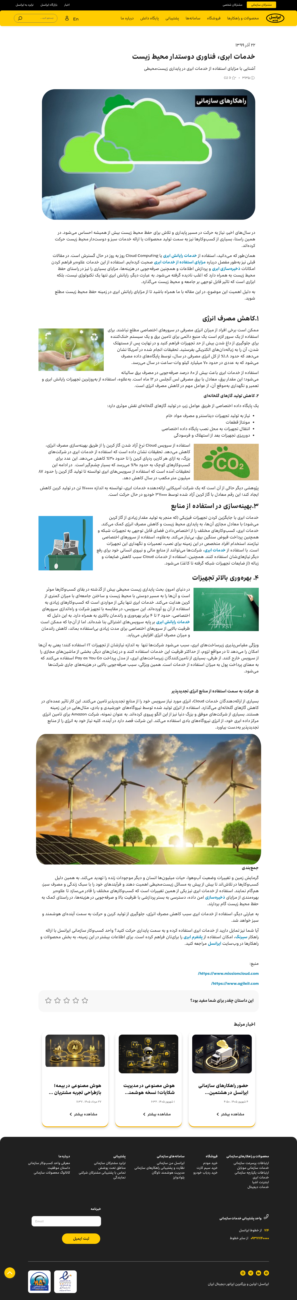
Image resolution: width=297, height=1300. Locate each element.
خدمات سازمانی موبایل (253, 1168)
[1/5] (84, 1001)
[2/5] (75, 1001)
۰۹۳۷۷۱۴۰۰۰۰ (260, 1238)
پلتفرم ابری (193, 937)
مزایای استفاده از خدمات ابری (180, 262)
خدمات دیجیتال (258, 1187)
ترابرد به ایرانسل (24, 5)
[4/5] (57, 1001)
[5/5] (48, 1001)
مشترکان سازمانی (261, 5)
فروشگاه (214, 18)
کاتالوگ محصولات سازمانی (52, 1173)
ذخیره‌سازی (215, 897)
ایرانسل (214, 943)
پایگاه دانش (149, 18)
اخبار (67, 5)
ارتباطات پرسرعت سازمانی (251, 1163)
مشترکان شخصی (232, 5)
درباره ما (127, 18)
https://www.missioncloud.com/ (228, 973)
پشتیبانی (172, 18)
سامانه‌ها (193, 18)
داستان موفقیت (59, 1168)
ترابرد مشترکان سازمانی (110, 1163)
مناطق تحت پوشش (112, 1168)
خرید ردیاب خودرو (205, 1173)
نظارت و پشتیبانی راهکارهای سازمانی (159, 1168)
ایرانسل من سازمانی (171, 1163)
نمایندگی (119, 1177)
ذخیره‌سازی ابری (226, 268)
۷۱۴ (266, 1230)
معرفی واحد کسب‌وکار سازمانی (49, 1163)
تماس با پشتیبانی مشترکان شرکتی (102, 1173)
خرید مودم (210, 1163)
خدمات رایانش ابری (180, 255)
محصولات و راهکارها (243, 18)
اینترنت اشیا (260, 1182)
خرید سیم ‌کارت (207, 1168)
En (76, 18)
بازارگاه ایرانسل (48, 5)
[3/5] (66, 1001)
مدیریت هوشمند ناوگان (168, 1173)
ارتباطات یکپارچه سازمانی (252, 1173)
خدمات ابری (215, 550)
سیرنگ (241, 937)
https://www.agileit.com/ (235, 983)
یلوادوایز (179, 1177)
